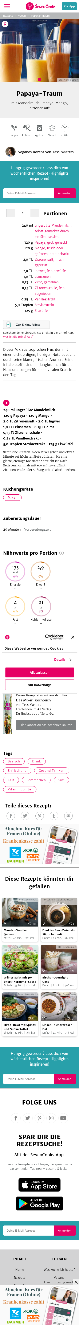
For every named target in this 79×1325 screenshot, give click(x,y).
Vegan (22, 15)
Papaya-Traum (40, 15)
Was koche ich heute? (59, 1270)
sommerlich (36, 780)
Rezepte (8, 15)
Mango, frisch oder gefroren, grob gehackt (52, 251)
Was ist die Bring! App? (18, 337)
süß (61, 780)
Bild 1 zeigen (39, 79)
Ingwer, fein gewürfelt (51, 271)
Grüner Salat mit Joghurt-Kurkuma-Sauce (20, 980)
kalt (11, 780)
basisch (14, 761)
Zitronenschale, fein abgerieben (49, 291)
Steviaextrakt (44, 305)
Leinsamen (43, 277)
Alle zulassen (39, 672)
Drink (36, 761)
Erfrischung (17, 771)
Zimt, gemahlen (47, 282)
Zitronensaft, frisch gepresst (49, 262)
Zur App (69, 6)
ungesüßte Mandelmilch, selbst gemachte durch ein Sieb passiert (53, 231)
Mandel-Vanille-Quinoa (16, 932)
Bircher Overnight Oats (55, 980)
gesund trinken (51, 771)
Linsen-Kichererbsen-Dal (58, 1027)
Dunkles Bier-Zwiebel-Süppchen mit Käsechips (58, 932)
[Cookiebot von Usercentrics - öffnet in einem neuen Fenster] (47, 637)
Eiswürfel (41, 311)
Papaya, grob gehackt (51, 242)
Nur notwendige (39, 684)
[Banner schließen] (72, 637)
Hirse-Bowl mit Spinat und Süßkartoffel (20, 1027)
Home (19, 1270)
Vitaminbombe (20, 789)
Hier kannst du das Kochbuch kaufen (46, 725)
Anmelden (64, 193)
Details (60, 660)
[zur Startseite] (40, 6)
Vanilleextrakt (45, 299)
